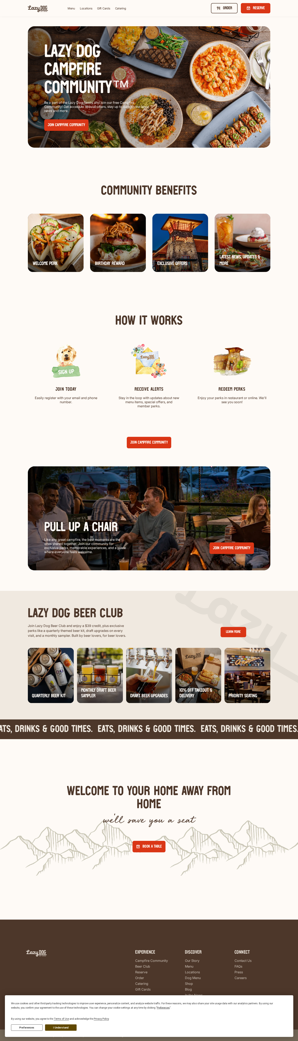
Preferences (26, 1027)
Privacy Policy (101, 1018)
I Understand (60, 1027)
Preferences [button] (163, 1007)
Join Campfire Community (149, 442)
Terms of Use (61, 1018)
